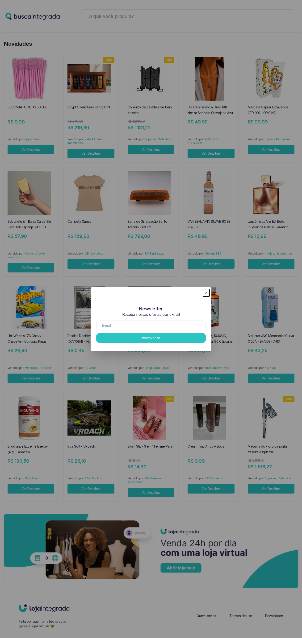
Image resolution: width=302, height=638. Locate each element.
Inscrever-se (151, 338)
